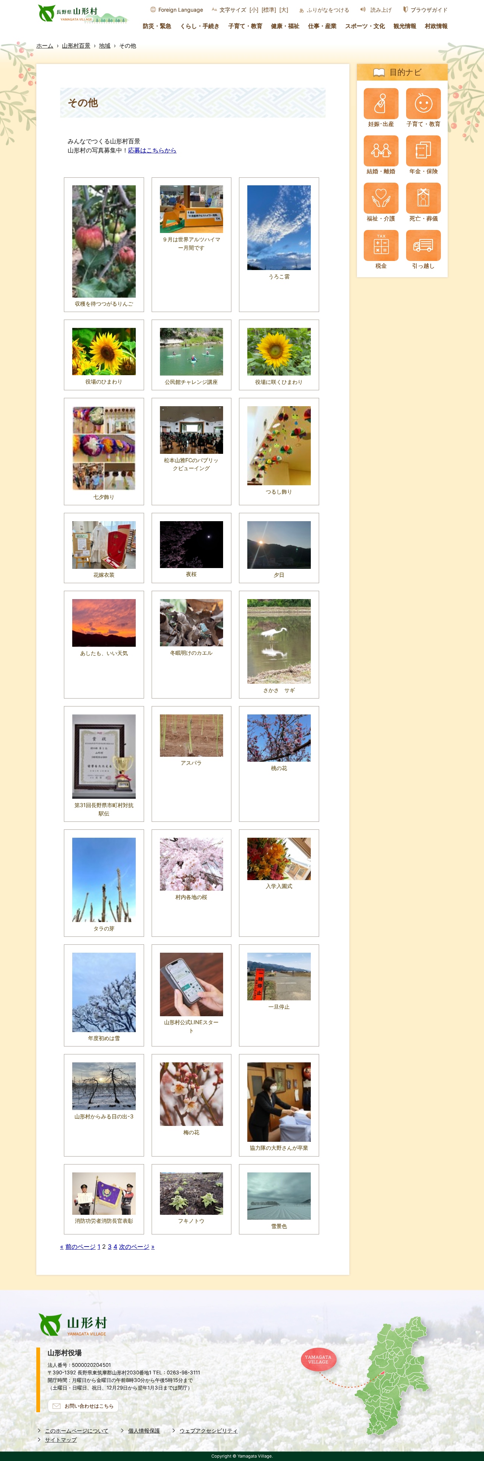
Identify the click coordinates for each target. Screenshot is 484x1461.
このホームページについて (77, 1430)
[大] (283, 9)
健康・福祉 (285, 26)
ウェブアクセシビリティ (209, 1430)
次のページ (134, 1246)
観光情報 (405, 26)
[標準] (269, 9)
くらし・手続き (200, 26)
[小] (254, 9)
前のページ (80, 1246)
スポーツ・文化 (365, 26)
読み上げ (381, 10)
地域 (104, 45)
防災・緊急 (157, 26)
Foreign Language (180, 9)
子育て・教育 (245, 26)
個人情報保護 (144, 1430)
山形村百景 (76, 45)
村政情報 (436, 26)
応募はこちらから (152, 150)
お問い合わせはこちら (89, 1406)
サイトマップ (61, 1439)
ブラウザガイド (429, 9)
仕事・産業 (322, 26)
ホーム (44, 45)
